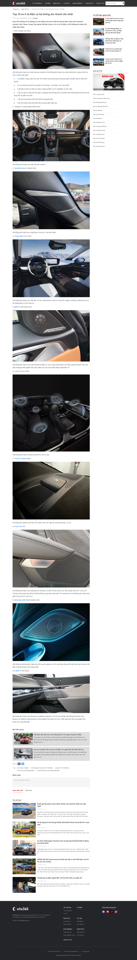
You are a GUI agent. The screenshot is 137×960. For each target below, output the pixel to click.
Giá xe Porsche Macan (100, 126)
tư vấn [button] (66, 3)
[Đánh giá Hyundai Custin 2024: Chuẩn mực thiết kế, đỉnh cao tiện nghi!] (24, 810)
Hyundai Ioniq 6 (20, 168)
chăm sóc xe (67, 932)
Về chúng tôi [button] (85, 951)
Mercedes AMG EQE (22, 600)
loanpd (35, 18)
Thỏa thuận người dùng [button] (71, 951)
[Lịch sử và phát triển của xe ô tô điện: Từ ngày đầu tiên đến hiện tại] (23, 753)
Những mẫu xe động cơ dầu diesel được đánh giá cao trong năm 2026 (114, 41)
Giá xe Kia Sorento (98, 114)
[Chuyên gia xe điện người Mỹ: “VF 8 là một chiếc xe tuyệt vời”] (24, 884)
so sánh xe (66, 921)
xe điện (47, 3)
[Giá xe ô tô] (108, 82)
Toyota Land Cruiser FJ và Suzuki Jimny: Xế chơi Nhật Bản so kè (114, 61)
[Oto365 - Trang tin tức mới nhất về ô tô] (20, 3)
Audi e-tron (18, 526)
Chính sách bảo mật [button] (54, 951)
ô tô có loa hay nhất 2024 (25, 770)
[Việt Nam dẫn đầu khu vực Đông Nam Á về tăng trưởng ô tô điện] (23, 739)
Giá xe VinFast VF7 (99, 134)
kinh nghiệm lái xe (69, 935)
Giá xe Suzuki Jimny (99, 130)
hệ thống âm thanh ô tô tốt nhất (41, 768)
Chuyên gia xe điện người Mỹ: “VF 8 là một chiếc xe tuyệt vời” (59, 878)
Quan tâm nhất (18, 790)
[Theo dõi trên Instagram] (116, 911)
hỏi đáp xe (80, 921)
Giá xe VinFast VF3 (99, 146)
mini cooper (17, 75)
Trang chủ (16, 9)
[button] (123, 3)
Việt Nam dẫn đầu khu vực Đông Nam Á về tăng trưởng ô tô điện (58, 735)
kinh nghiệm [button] (77, 3)
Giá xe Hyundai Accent (99, 102)
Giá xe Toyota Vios (98, 94)
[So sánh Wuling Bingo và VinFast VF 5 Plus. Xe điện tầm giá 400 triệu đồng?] (98, 31)
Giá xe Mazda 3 (97, 118)
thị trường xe (67, 910)
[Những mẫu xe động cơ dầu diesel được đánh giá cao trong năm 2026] (98, 41)
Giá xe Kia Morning (98, 142)
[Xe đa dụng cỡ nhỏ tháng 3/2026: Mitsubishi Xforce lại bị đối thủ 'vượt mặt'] (24, 829)
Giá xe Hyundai (97, 110)
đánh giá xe (25, 9)
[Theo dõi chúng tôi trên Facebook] (103, 911)
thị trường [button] (37, 3)
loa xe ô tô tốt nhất (61, 768)
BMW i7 (18, 671)
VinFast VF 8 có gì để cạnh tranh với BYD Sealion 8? (113, 50)
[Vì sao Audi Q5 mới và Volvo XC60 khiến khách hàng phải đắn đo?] (98, 21)
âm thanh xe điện (22, 768)
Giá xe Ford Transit (98, 138)
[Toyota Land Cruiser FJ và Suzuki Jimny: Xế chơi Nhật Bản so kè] (98, 62)
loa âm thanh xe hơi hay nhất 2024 (48, 770)
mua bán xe (80, 924)
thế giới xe (80, 935)
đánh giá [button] (56, 3)
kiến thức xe (81, 932)
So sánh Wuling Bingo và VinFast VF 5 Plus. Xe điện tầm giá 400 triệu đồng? (113, 31)
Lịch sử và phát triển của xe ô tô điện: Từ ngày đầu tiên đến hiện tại (59, 749)
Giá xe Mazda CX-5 (99, 122)
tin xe (65, 913)
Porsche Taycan (20, 458)
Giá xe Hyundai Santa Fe (100, 106)
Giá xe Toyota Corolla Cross (101, 98)
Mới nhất (29, 790)
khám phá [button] (89, 3)
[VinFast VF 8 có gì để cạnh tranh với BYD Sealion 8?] (98, 52)
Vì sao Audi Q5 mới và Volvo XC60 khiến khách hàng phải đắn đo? (114, 20)
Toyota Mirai (18, 236)
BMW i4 (17, 307)
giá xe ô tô (100, 3)
